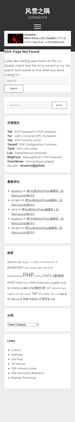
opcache (48, 267)
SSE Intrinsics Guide (23, 368)
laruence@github (32, 165)
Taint (10, 148)
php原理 (54, 283)
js (24, 268)
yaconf (27, 294)
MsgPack (14, 157)
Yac (10, 140)
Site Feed (17, 359)
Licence (16, 350)
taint (64, 288)
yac (22, 293)
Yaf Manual (18, 363)
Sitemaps (17, 354)
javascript (15, 267)
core (36, 261)
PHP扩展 (14, 288)
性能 (25, 298)
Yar (9, 136)
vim (17, 294)
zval (57, 294)
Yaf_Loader (44, 294)
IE (57, 262)
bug (25, 262)
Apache (12, 261)
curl (41, 262)
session (56, 288)
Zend (49, 38)
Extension (49, 262)
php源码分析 (37, 288)
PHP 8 (26, 283)
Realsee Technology (23, 377)
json (27, 268)
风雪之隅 (37, 11)
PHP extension (40, 282)
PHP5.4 (38, 276)
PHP (26, 38)
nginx (40, 267)
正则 (53, 299)
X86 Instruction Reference (27, 373)
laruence (16, 190)
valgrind (11, 294)
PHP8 (19, 282)
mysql (33, 267)
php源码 (23, 288)
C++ (30, 262)
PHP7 (11, 282)
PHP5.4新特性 (53, 276)
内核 (62, 294)
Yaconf (12, 144)
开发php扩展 (16, 299)
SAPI (48, 288)
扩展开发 (44, 298)
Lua (9, 153)
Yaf (9, 131)
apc (20, 261)
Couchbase (15, 161)
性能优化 (33, 299)
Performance (14, 276)
